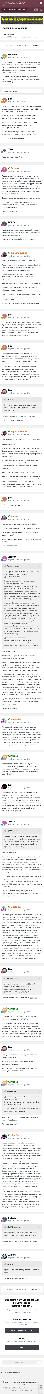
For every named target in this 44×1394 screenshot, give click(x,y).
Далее (35, 45)
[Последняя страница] (41, 45)
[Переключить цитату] (5, 400)
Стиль (6, 1382)
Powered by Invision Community (22, 1390)
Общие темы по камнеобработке (25, 37)
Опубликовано (18, 57)
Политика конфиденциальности (25, 1382)
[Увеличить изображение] (24, 239)
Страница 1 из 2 (22, 45)
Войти (22, 1347)
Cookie (22, 1385)
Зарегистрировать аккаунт (22, 1330)
